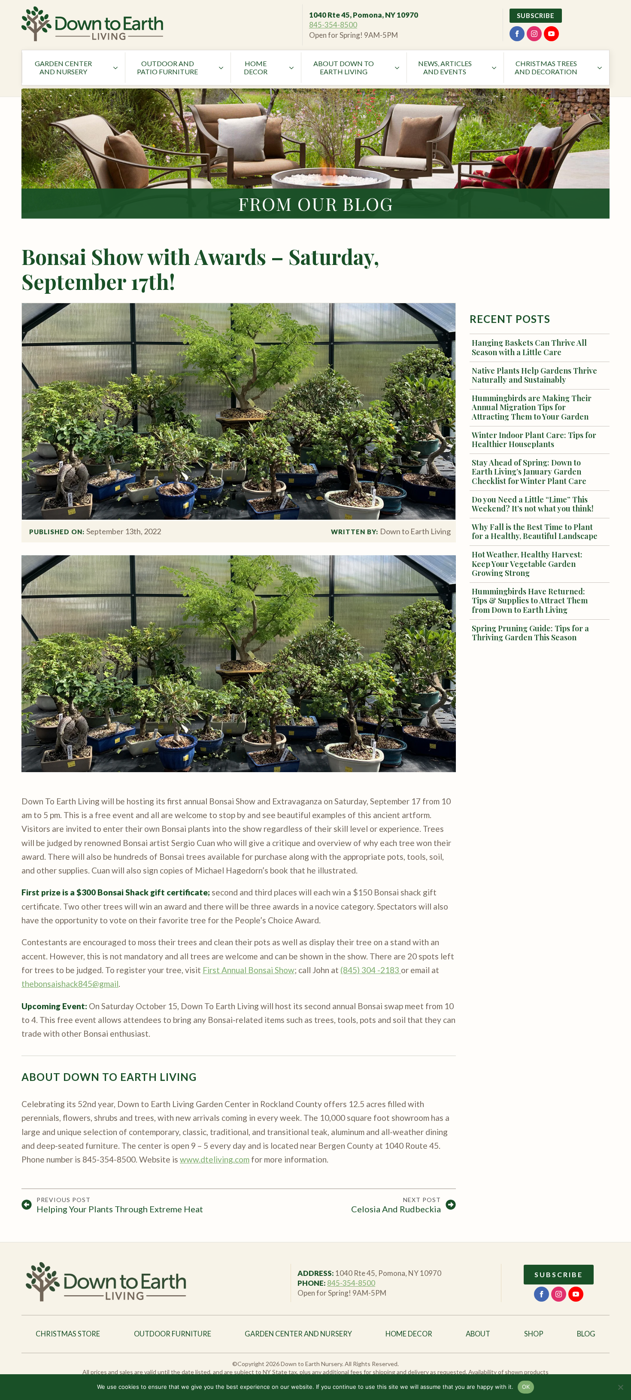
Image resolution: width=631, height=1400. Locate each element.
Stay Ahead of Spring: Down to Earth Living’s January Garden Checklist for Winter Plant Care (529, 472)
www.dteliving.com (214, 1159)
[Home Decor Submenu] (292, 68)
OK (526, 1386)
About (478, 1334)
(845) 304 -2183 (370, 970)
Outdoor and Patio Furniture (167, 67)
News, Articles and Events (445, 67)
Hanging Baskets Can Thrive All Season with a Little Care (529, 347)
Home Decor (255, 67)
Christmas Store (68, 1334)
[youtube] (551, 33)
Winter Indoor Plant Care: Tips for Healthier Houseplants (534, 440)
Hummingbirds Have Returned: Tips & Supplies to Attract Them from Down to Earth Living (530, 601)
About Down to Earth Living (343, 67)
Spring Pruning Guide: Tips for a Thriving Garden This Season (530, 633)
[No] (620, 1387)
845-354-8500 (333, 24)
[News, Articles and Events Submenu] (494, 68)
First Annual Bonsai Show (248, 970)
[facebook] (517, 33)
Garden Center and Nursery (63, 67)
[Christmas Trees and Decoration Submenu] (600, 68)
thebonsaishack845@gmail (69, 984)
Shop (533, 1334)
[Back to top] (609, 708)
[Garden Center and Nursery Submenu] (116, 68)
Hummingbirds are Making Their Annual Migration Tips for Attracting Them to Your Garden (532, 408)
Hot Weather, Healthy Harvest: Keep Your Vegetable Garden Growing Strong (527, 564)
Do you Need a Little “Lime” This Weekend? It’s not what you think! (533, 504)
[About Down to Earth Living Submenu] (397, 68)
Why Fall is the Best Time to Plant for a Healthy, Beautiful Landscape (535, 532)
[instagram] (534, 33)
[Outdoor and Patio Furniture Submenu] (221, 68)
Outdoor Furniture (172, 1334)
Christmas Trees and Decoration (546, 67)
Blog (586, 1334)
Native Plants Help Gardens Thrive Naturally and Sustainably (534, 375)
